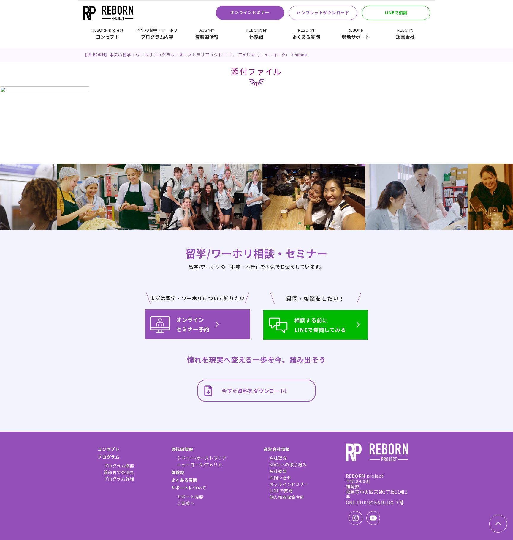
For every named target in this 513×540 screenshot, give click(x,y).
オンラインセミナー (250, 12)
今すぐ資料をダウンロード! (254, 390)
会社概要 (278, 471)
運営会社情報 (277, 449)
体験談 (256, 34)
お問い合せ (281, 478)
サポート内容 (190, 497)
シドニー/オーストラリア (202, 458)
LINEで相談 (396, 12)
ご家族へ (186, 503)
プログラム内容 (157, 34)
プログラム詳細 (119, 479)
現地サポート (356, 34)
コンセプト (108, 34)
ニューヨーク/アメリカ (199, 464)
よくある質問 (306, 34)
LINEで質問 (281, 491)
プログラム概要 (119, 466)
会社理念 (278, 458)
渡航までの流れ (119, 472)
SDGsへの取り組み (288, 464)
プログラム (109, 457)
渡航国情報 (207, 34)
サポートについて (188, 488)
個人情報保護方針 (287, 497)
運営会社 (405, 34)
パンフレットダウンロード (323, 12)
